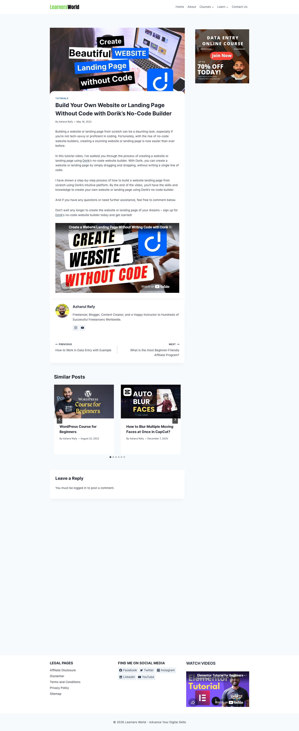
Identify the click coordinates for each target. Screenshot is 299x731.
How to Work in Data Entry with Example (83, 347)
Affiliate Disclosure (63, 670)
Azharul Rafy (66, 121)
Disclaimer (57, 676)
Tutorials (61, 98)
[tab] (110, 457)
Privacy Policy (59, 688)
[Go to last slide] (59, 419)
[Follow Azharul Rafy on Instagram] (76, 328)
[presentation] (84, 401)
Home (180, 6)
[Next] (175, 419)
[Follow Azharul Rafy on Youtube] (82, 328)
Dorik (86, 160)
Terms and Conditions (65, 682)
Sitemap (55, 693)
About (192, 6)
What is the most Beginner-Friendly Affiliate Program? (154, 350)
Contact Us (239, 6)
